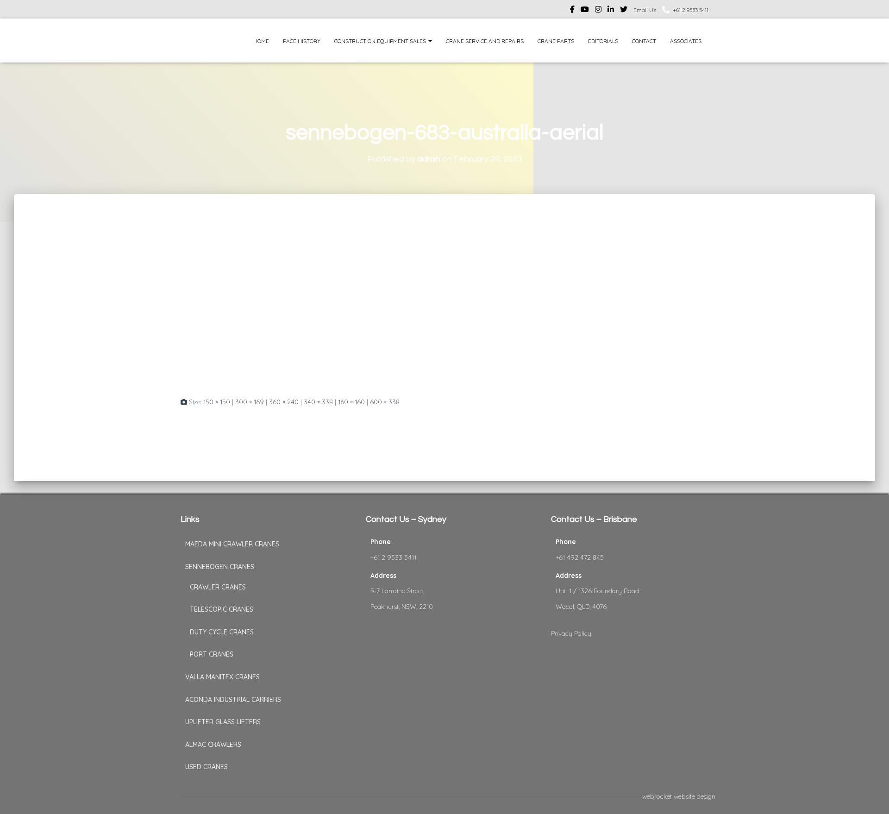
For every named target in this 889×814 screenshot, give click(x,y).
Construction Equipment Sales (380, 41)
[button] (429, 41)
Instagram (598, 10)
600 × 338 (385, 402)
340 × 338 (318, 402)
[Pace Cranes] (198, 40)
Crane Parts (556, 41)
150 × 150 (216, 402)
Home (261, 41)
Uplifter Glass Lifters (223, 722)
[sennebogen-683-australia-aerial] (319, 304)
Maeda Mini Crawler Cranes (232, 544)
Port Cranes (211, 654)
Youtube (585, 10)
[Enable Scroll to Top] (871, 795)
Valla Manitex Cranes (222, 677)
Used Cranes (206, 767)
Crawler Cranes (218, 587)
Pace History (301, 41)
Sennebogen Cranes (219, 567)
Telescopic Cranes (221, 609)
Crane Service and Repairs (485, 41)
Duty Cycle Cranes (222, 632)
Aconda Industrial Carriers (233, 699)
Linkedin (610, 10)
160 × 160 (351, 402)
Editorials (603, 41)
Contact (644, 41)
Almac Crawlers (213, 744)
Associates (685, 41)
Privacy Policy (571, 633)
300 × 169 (249, 402)
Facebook (572, 10)
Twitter (623, 10)
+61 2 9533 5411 (690, 9)
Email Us (644, 9)
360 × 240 (284, 402)
